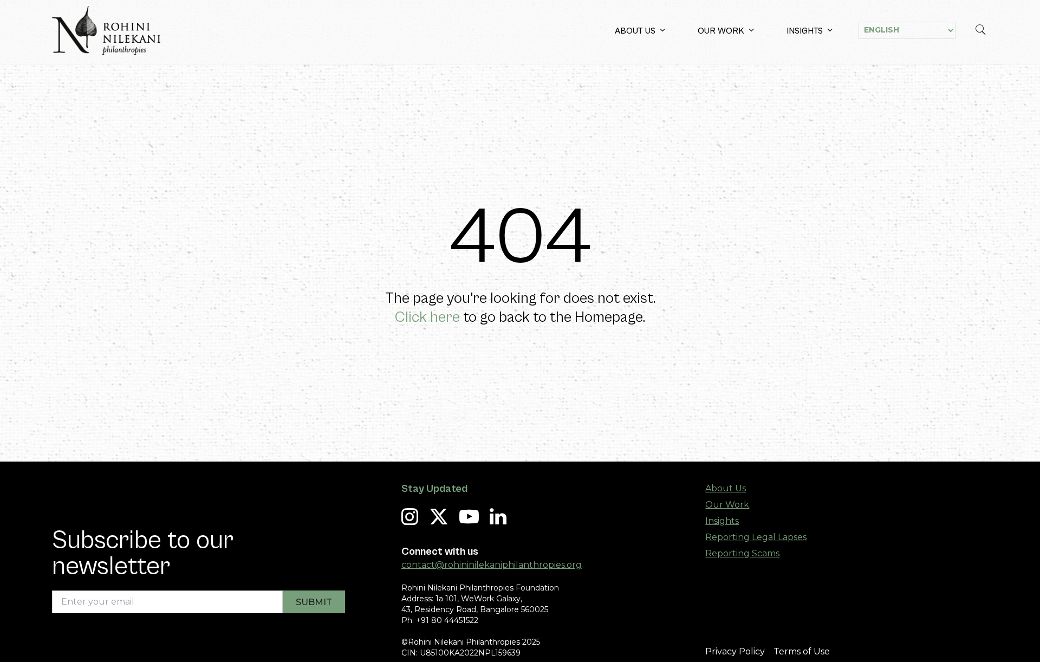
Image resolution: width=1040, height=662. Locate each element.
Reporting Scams (742, 553)
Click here (427, 317)
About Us (635, 31)
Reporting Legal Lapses (756, 537)
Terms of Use (802, 651)
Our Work (721, 31)
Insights (804, 31)
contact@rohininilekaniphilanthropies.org (491, 565)
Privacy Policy (735, 651)
